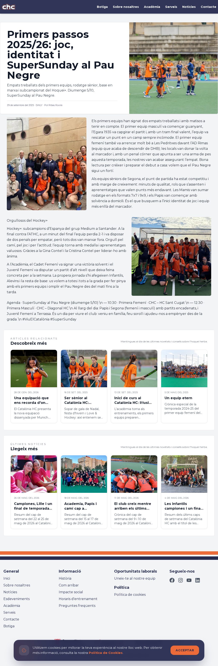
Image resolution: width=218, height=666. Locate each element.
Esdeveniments (16, 599)
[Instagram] (180, 580)
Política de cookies (130, 595)
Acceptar (185, 650)
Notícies (189, 7)
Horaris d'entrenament (78, 599)
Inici (6, 578)
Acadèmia (152, 7)
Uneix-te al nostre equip (134, 578)
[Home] (8, 7)
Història (65, 578)
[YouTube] (189, 580)
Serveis (171, 7)
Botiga (102, 7)
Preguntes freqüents (77, 606)
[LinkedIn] (197, 580)
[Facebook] (172, 580)
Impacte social (71, 592)
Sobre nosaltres (126, 7)
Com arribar (69, 585)
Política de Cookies (106, 653)
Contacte (208, 7)
